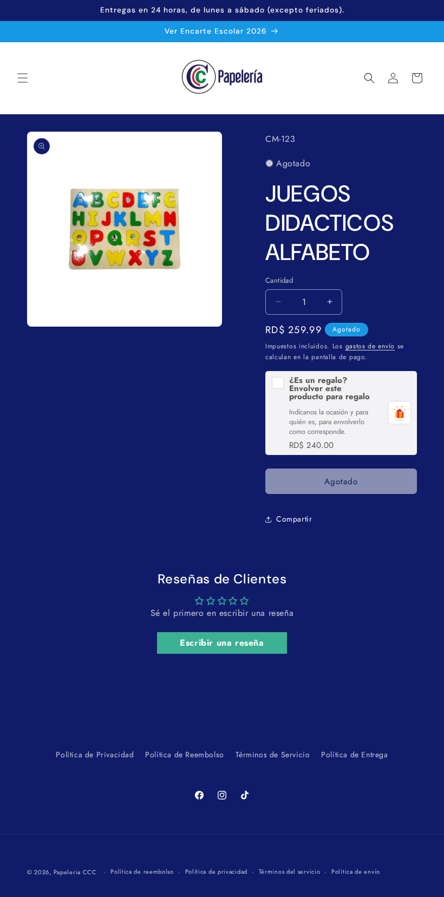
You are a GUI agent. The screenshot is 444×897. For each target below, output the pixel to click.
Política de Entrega (354, 754)
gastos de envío (370, 346)
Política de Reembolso (184, 754)
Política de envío (355, 871)
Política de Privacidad (95, 754)
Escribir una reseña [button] (222, 642)
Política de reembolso (142, 871)
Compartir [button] (294, 519)
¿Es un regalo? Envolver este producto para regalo (329, 388)
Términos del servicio (290, 871)
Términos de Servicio (273, 754)
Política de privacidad (216, 871)
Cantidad (279, 280)
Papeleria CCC (75, 872)
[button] (23, 78)
